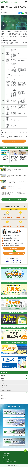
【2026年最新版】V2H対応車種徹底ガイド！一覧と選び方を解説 (16, 181)
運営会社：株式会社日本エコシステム (8, 461)
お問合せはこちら (14, 248)
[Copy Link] (25, 13)
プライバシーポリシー (6, 459)
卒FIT (2, 395)
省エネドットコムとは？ (6, 455)
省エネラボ (3, 398)
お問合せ (3, 457)
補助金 (3, 387)
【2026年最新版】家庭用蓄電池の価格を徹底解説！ (16, 176)
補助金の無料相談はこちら (14, 141)
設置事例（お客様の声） (7, 390)
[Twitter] (20, 13)
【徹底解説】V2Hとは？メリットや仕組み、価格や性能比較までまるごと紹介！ (16, 187)
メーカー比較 (4, 385)
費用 (3, 383)
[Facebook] (18, 13)
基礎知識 (4, 380)
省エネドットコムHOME (6, 453)
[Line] (23, 13)
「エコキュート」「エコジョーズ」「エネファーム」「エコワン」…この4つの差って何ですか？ (16, 193)
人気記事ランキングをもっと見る (14, 199)
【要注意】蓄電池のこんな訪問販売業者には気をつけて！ (16, 170)
